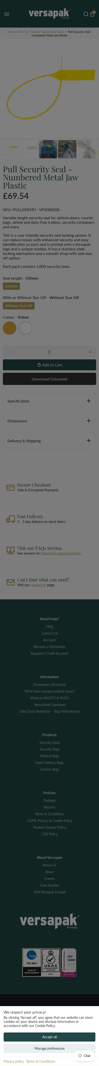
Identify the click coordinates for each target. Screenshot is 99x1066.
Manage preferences (50, 1048)
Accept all (49, 1037)
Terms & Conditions (40, 1061)
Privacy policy (14, 1061)
